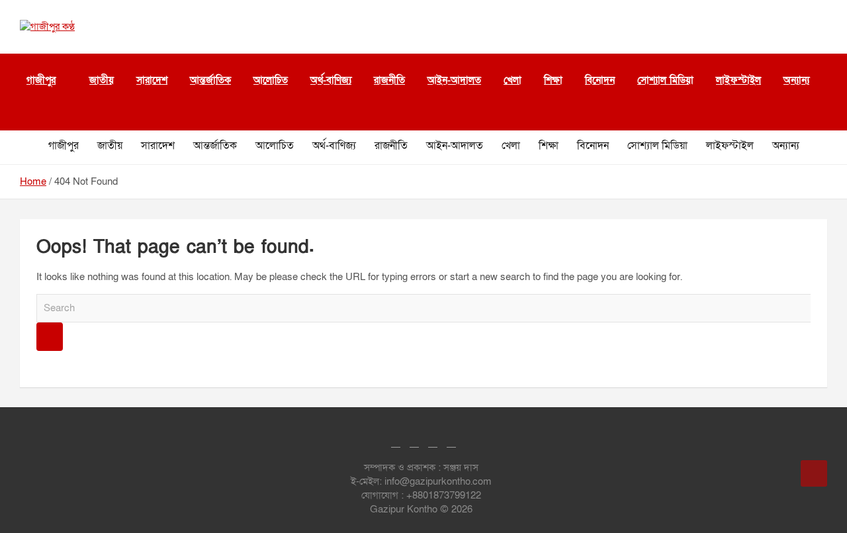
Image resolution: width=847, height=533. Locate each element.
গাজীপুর (41, 80)
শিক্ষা (553, 80)
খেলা (512, 80)
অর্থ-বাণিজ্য (330, 80)
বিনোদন (600, 80)
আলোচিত (270, 80)
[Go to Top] (814, 473)
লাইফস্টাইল (738, 80)
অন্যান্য (785, 145)
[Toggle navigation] (26, 113)
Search (49, 336)
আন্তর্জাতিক (210, 80)
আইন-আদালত (454, 80)
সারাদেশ (151, 80)
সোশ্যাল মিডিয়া (665, 80)
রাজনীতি (389, 80)
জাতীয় (101, 80)
